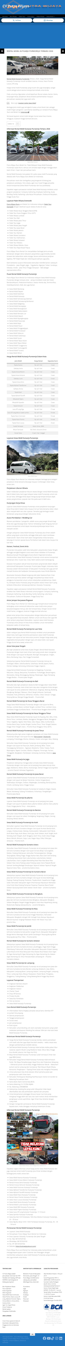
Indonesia (24, 112)
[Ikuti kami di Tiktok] (52, 1338)
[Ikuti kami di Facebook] (44, 1338)
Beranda (5, 16)
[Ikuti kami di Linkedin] (60, 1338)
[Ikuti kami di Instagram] (56, 1338)
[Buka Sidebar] (2, 51)
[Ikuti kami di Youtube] (48, 1338)
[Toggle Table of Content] (17, 123)
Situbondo (47, 737)
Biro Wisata (13, 16)
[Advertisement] (32, 36)
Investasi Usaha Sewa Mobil (27, 103)
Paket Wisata (40, 16)
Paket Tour (22, 16)
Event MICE (31, 16)
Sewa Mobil (50, 16)
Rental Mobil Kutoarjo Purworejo (18, 79)
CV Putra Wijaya (16, 6)
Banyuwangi (38, 737)
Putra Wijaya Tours (13, 204)
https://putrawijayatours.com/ (26, 1246)
